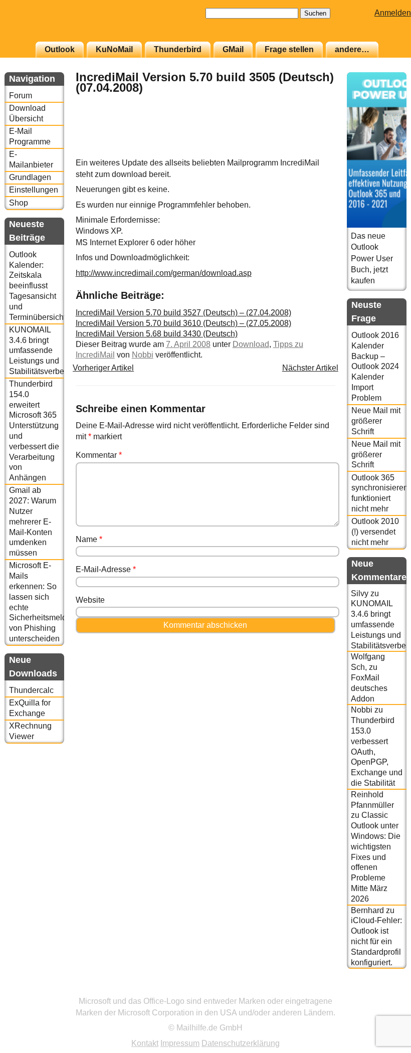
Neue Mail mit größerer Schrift (375, 421)
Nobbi (142, 354)
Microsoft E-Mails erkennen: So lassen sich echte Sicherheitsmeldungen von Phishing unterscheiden (36, 602)
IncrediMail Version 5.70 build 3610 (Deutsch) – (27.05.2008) (183, 323)
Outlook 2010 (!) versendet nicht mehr (375, 532)
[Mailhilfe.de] (60, 25)
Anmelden (392, 13)
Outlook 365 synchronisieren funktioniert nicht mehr (378, 493)
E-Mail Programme (30, 136)
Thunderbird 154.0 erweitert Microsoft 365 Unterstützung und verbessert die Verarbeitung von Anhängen (34, 431)
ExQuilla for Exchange (30, 708)
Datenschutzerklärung (240, 1043)
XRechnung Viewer (30, 731)
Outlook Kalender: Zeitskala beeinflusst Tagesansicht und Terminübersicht (36, 285)
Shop (18, 203)
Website (90, 600)
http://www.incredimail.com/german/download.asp (164, 273)
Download (251, 344)
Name (89, 539)
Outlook (60, 49)
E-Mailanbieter (31, 159)
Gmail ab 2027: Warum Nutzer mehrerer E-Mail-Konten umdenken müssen (32, 521)
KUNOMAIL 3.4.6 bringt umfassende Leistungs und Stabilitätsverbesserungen (36, 350)
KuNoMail (114, 49)
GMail (233, 49)
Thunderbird (177, 49)
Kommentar (99, 455)
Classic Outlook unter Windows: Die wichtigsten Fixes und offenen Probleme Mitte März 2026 (375, 857)
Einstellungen (33, 190)
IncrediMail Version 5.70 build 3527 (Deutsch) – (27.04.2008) (183, 312)
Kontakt (144, 1043)
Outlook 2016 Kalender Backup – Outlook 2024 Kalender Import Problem (375, 366)
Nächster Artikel (310, 368)
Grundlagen (30, 177)
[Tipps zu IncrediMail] (310, 152)
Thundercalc (31, 690)
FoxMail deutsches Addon (369, 688)
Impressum (179, 1043)
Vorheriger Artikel (103, 368)
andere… (352, 49)
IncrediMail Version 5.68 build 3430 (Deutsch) (157, 333)
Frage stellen (289, 49)
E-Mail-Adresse (106, 569)
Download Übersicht (27, 113)
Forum (20, 95)
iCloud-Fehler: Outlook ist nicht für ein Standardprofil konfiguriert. (376, 941)
